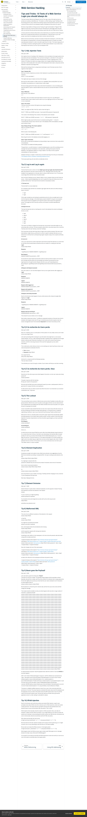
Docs (23, 2)
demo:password (36, 543)
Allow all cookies (79, 813)
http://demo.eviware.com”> (33, 541)
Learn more (9, 814)
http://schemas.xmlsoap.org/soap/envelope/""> (48, 560)
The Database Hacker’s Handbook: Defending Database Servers (35, 156)
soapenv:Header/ (43, 541)
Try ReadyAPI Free (81, 1)
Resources (30, 2)
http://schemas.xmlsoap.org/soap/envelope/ (47, 539)
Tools (17, 2)
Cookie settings (68, 813)
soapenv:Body (50, 541)
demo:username (57, 541)
